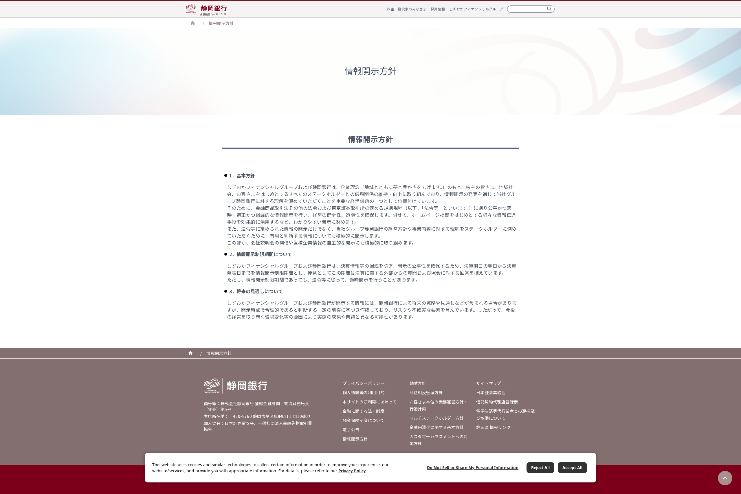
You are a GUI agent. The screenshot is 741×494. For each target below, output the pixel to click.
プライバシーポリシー (363, 383)
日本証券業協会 (490, 392)
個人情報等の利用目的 (363, 392)
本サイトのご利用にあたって (370, 402)
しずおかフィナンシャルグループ (476, 8)
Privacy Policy (352, 470)
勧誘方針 (418, 383)
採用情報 (438, 8)
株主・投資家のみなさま (407, 8)
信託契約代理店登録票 (497, 402)
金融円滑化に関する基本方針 (437, 427)
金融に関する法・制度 (363, 411)
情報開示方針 (221, 23)
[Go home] (235, 385)
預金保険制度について (363, 420)
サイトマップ (488, 383)
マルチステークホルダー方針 (437, 418)
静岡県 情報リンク (493, 427)
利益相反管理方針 (426, 392)
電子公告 (351, 429)
